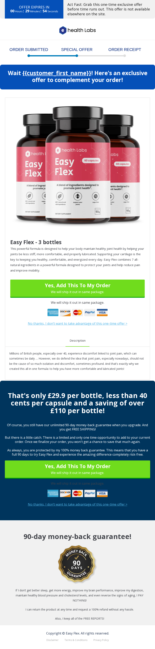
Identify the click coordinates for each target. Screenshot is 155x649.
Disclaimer (52, 640)
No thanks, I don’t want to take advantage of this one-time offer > (77, 324)
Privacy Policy (101, 640)
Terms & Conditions (76, 640)
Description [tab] (78, 340)
